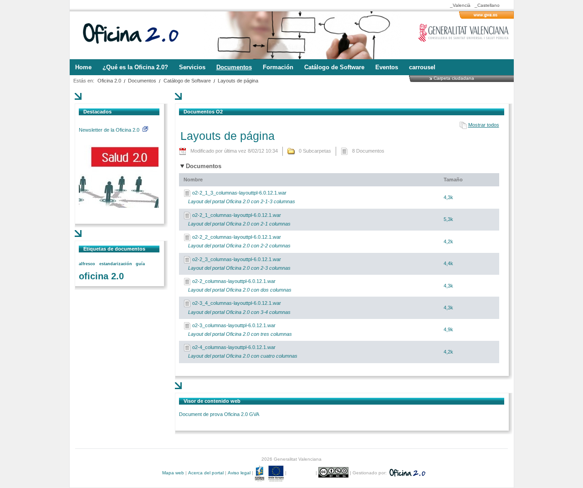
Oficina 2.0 (109, 80)
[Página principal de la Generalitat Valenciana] (486, 17)
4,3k (448, 197)
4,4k (448, 263)
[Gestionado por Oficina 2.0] (406, 472)
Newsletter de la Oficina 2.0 (110, 130)
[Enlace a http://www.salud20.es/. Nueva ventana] (119, 206)
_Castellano (487, 5)
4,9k (448, 329)
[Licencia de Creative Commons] (334, 472)
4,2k (448, 241)
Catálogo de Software (187, 80)
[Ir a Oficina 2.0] (136, 35)
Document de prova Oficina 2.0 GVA (219, 414)
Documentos (142, 80)
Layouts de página (238, 80)
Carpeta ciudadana (454, 78)
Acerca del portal (206, 472)
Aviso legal (239, 472)
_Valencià (460, 5)
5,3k (448, 219)
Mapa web (173, 472)
